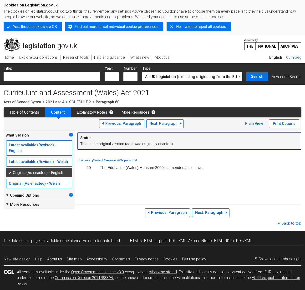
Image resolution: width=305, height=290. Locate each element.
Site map (74, 259)
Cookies (170, 259)
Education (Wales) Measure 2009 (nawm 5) (107, 160)
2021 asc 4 (55, 102)
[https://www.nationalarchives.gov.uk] (272, 43)
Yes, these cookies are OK (35, 26)
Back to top (291, 223)
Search (257, 76)
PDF (172, 240)
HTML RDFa (224, 240)
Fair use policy (194, 259)
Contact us (121, 259)
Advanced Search (286, 76)
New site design (17, 259)
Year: (109, 68)
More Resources (135, 112)
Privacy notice (147, 259)
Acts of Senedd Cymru (22, 102)
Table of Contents (24, 112)
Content (58, 112)
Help (38, 259)
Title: (8, 68)
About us (54, 259)
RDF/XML (244, 240)
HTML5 (136, 240)
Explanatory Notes (92, 112)
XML (182, 240)
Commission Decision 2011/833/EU (84, 277)
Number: (130, 68)
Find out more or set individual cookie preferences (116, 26)
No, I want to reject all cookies (201, 26)
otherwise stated (163, 272)
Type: (146, 68)
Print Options (284, 123)
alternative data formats (90, 240)
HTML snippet (155, 240)
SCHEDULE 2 (80, 102)
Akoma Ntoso (200, 240)
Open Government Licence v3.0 (97, 272)
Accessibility (96, 259)
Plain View (254, 123)
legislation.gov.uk (43, 40)
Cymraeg (293, 57)
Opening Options (22, 195)
